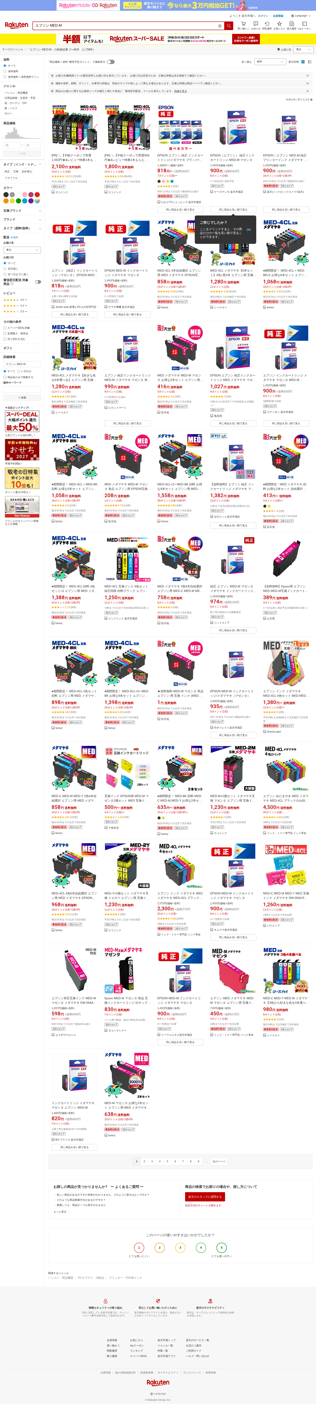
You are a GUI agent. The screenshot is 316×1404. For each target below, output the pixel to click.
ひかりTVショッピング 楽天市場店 (181, 202)
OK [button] (249, 229)
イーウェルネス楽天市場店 (176, 1035)
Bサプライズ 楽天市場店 (69, 1139)
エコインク (61, 192)
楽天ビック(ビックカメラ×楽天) (285, 192)
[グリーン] (18, 200)
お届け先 (8, 242)
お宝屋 (271, 618)
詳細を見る (180, 91)
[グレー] (12, 194)
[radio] (4, 65)
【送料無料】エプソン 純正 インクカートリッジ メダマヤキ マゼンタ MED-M (232, 489)
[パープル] (31, 200)
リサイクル (11, 177)
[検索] (229, 25)
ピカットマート (117, 407)
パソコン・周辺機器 (60, 1277)
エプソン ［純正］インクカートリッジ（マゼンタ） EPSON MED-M (75, 275)
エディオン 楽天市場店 (280, 412)
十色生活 (113, 828)
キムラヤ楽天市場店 (225, 930)
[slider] (3, 138)
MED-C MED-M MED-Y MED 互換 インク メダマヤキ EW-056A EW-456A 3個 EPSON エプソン (286, 898)
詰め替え (27, 171)
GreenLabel (274, 731)
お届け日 (8, 257)
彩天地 (165, 412)
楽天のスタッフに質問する (205, 1196)
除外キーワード (12, 382)
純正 (7, 171)
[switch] (38, 282)
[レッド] (37, 194)
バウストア (273, 925)
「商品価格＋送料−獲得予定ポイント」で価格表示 (76, 61)
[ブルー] (24, 200)
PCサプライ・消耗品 (91, 1277)
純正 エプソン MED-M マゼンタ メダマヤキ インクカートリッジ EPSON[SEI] (231, 591)
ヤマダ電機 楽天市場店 (121, 307)
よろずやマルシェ (65, 1035)
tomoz (164, 307)
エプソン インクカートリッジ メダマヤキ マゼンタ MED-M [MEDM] (285, 380)
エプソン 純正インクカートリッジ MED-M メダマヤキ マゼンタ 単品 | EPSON (127, 380)
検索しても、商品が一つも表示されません (81, 1205)
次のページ (219, 1161)
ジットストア (222, 623)
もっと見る (60, 1211)
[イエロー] (12, 200)
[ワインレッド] (31, 194)
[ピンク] (24, 194)
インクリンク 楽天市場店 (122, 618)
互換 (15, 171)
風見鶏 (218, 416)
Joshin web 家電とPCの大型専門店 (75, 307)
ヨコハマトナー (117, 1030)
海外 (15, 237)
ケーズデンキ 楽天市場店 (228, 192)
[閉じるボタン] (307, 75)
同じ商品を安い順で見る (180, 209)
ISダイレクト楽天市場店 (228, 727)
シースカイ (220, 307)
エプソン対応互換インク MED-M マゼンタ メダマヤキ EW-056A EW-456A (74, 1002)
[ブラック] (6, 194)
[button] (301, 16)
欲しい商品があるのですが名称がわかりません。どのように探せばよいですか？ (103, 1194)
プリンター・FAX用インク (125, 1277)
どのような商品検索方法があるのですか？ (81, 1199)
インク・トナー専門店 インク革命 (286, 833)
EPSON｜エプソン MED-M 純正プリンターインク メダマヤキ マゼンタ (285, 160)
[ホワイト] (18, 194)
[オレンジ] (6, 200)
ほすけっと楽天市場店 (227, 516)
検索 (23, 153)
